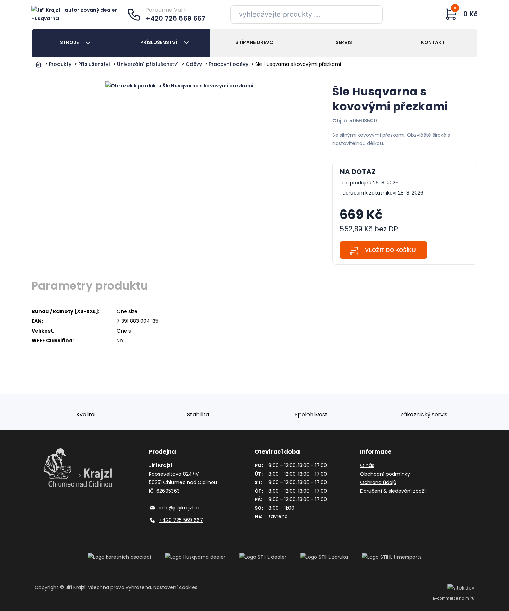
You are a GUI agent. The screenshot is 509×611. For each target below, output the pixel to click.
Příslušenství (158, 42)
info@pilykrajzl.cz (179, 507)
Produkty (60, 64)
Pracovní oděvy (228, 64)
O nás (367, 465)
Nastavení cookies (175, 587)
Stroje (69, 42)
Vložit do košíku (390, 250)
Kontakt (433, 42)
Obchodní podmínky (385, 474)
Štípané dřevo (254, 42)
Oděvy (194, 64)
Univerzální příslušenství (148, 64)
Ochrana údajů (378, 482)
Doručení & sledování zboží (393, 491)
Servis (344, 42)
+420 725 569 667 (181, 520)
